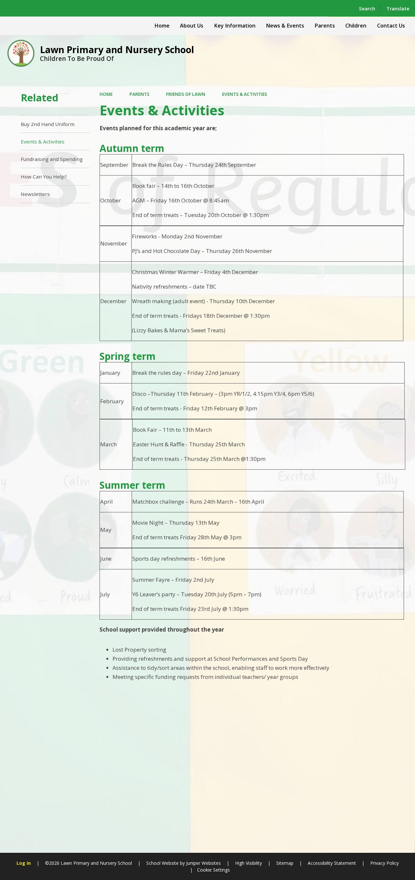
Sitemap (284, 863)
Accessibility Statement (332, 863)
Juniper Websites (203, 863)
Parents (139, 94)
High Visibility (248, 863)
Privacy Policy (384, 863)
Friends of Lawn (185, 94)
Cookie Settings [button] (213, 870)
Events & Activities (244, 94)
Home (106, 94)
